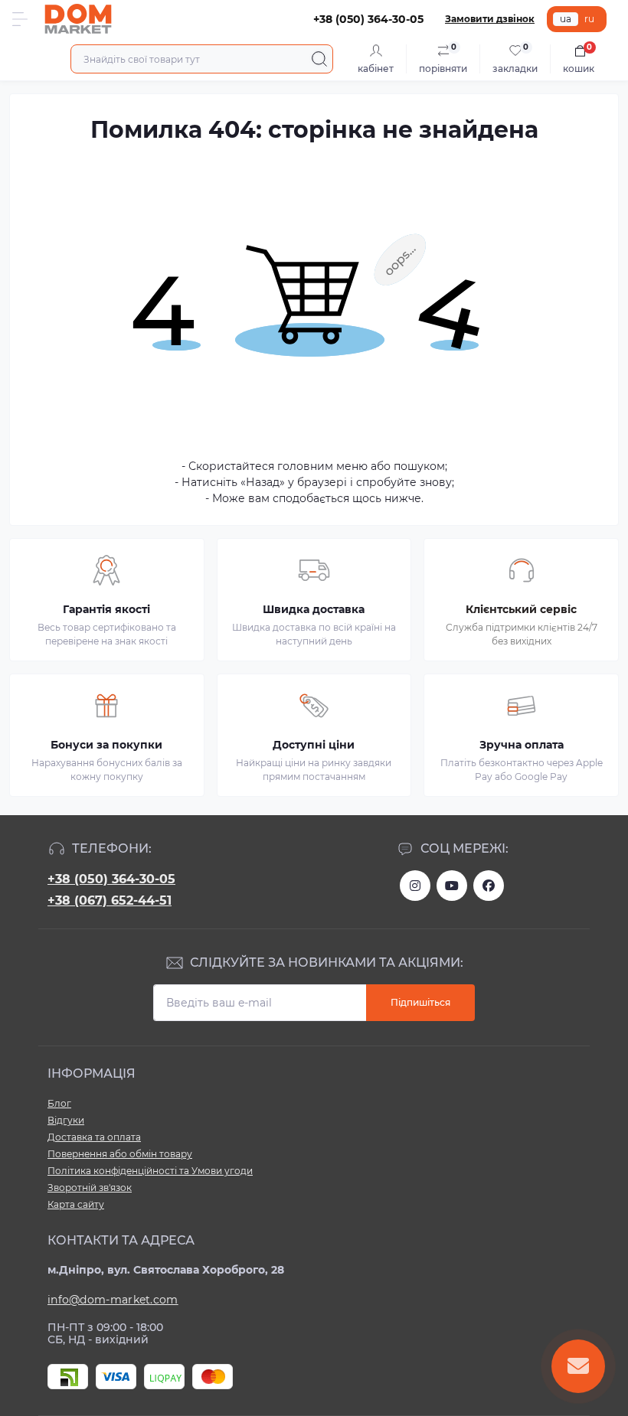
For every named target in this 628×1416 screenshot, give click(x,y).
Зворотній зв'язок (89, 1187)
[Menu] (20, 19)
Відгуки (65, 1120)
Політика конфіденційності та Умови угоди (150, 1170)
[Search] (319, 58)
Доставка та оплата (94, 1137)
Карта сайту (75, 1204)
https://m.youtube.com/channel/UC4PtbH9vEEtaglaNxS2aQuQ (452, 885)
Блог (59, 1103)
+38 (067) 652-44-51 (109, 900)
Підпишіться (420, 1002)
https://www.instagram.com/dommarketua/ (415, 885)
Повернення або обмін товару (119, 1154)
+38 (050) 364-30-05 (111, 879)
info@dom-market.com (112, 1300)
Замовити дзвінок (490, 18)
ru (589, 18)
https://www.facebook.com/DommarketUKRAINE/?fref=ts (488, 885)
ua (565, 18)
